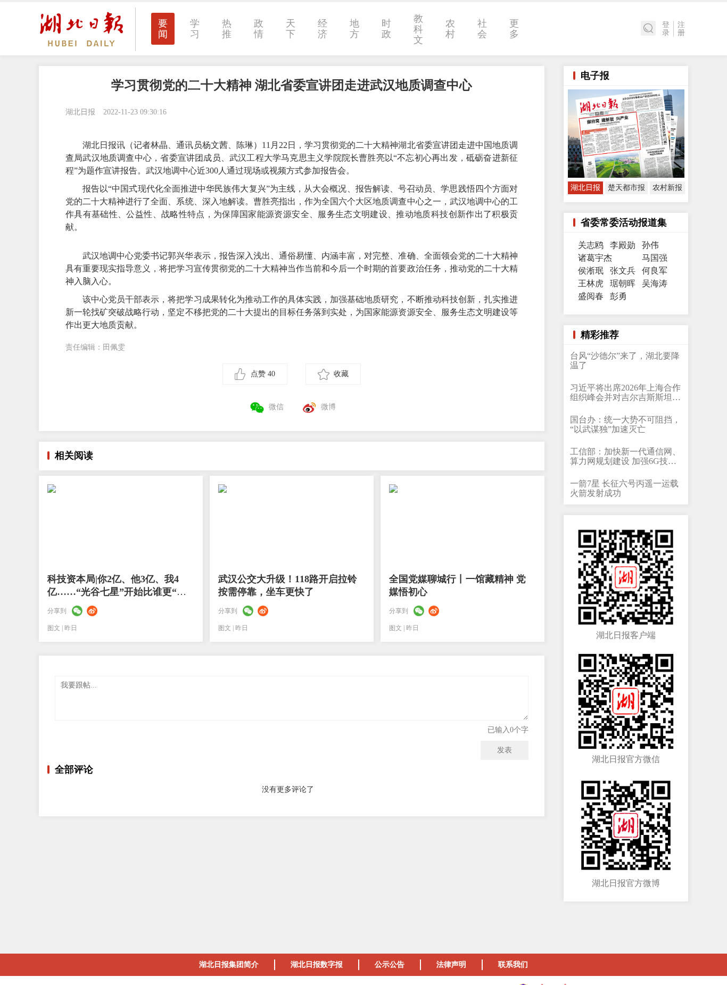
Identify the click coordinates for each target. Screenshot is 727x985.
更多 (514, 28)
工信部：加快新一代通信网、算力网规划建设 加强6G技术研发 (625, 456)
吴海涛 (654, 283)
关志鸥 (591, 245)
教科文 (418, 29)
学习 (195, 28)
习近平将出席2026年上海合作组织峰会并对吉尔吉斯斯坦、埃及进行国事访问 (625, 392)
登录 (666, 29)
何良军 (654, 270)
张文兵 (622, 270)
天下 (290, 28)
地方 (354, 28)
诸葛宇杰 (595, 257)
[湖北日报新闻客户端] (81, 28)
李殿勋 (622, 245)
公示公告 (389, 965)
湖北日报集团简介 (229, 965)
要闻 (163, 28)
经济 (322, 28)
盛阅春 (591, 296)
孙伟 (650, 245)
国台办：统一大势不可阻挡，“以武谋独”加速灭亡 (625, 424)
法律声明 (451, 965)
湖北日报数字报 (317, 965)
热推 (227, 28)
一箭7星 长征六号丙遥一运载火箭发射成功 (624, 488)
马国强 (654, 257)
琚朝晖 (622, 283)
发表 (504, 750)
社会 (482, 28)
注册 (681, 29)
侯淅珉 (591, 270)
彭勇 (618, 296)
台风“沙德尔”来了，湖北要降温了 (625, 360)
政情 (258, 28)
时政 (386, 28)
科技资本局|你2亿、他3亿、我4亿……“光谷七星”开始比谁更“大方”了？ (116, 592)
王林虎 (591, 283)
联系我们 (513, 965)
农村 (450, 28)
